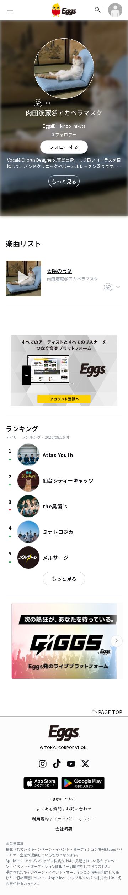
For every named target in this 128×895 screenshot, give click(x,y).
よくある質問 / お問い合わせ (64, 809)
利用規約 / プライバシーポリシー (64, 819)
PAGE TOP (110, 712)
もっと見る (64, 181)
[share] (38, 103)
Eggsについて (64, 799)
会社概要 (64, 829)
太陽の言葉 (59, 270)
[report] (48, 103)
